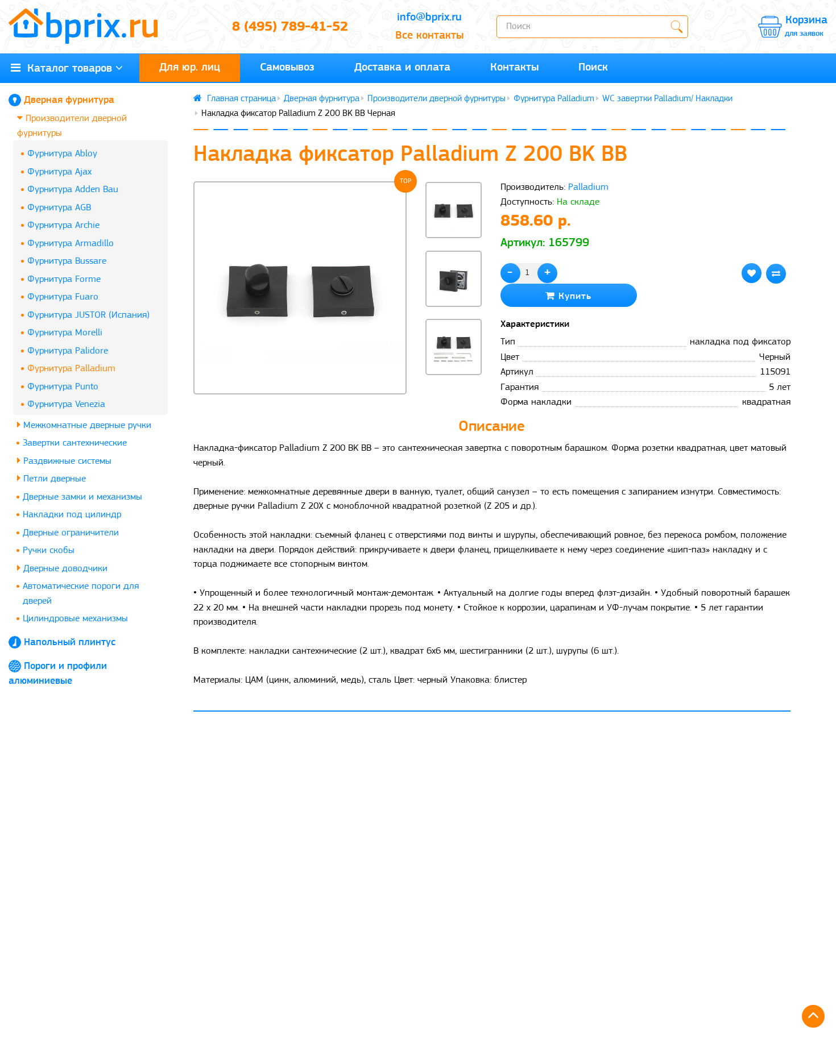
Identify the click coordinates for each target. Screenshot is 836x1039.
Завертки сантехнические (75, 443)
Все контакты (429, 35)
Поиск (593, 67)
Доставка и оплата (402, 67)
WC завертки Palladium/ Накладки (667, 98)
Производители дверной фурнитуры (72, 126)
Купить (573, 296)
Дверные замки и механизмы (82, 497)
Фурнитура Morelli (64, 333)
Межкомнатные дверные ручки (85, 425)
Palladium (588, 187)
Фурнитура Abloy (62, 154)
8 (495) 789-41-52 (290, 27)
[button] (453, 394)
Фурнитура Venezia (66, 404)
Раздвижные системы (65, 461)
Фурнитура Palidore (67, 351)
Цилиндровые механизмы (75, 619)
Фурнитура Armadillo (70, 243)
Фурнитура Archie (63, 225)
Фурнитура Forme (64, 279)
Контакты (514, 67)
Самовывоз (287, 67)
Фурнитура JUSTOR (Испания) (88, 315)
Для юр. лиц (189, 67)
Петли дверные (53, 479)
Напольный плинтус (69, 643)
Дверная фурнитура (69, 100)
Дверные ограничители (71, 533)
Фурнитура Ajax (59, 172)
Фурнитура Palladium (71, 368)
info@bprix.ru (429, 17)
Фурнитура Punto (62, 387)
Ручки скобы (49, 550)
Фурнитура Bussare (66, 261)
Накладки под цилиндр (72, 515)
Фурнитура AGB (59, 208)
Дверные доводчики (63, 568)
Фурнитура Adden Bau (72, 189)
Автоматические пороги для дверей (81, 593)
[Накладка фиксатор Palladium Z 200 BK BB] (300, 287)
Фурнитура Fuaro (62, 297)
